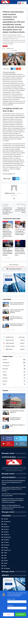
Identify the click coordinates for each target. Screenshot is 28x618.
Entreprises (6, 534)
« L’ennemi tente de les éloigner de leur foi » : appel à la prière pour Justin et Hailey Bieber (8, 210)
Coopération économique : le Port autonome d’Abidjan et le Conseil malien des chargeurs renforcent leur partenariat (13, 500)
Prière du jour (6, 365)
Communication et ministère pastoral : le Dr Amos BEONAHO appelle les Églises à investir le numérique (14, 489)
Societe (4, 371)
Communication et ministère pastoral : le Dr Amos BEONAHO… (17, 311)
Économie (5, 378)
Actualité (5, 46)
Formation (6, 542)
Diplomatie (6, 526)
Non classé (6, 545)
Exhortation (5, 368)
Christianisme (6, 362)
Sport (5, 565)
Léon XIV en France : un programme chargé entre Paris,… (16, 318)
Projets (5, 552)
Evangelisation (7, 537)
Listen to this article (10, 72)
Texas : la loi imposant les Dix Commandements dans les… (14, 405)
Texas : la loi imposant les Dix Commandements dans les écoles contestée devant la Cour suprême (13, 482)
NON (8, 614)
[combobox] (10, 608)
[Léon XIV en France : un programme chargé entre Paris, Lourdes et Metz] (20, 224)
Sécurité (6, 560)
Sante (5, 555)
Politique (5, 374)
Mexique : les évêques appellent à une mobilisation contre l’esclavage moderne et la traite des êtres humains (13, 507)
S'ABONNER (20, 614)
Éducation (5, 381)
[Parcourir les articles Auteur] (14, 188)
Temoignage (7, 568)
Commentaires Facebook (14, 269)
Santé (5, 558)
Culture (4, 384)
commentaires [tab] (15, 264)
